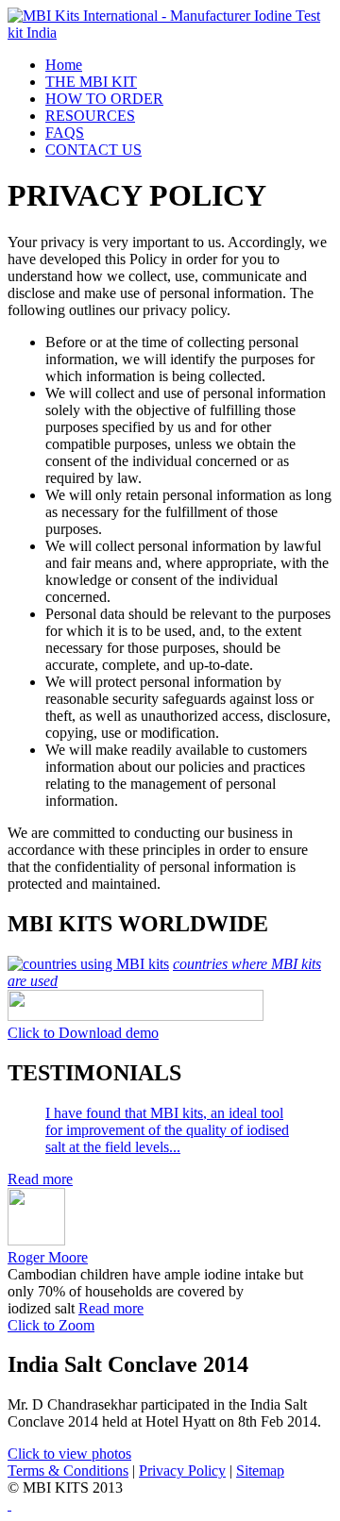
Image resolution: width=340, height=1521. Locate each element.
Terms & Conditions (68, 1470)
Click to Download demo (83, 1033)
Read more (40, 1179)
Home (63, 65)
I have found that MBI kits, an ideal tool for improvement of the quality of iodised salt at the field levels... (167, 1130)
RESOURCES (90, 116)
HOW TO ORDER (104, 99)
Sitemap (260, 1470)
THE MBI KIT (91, 82)
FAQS (64, 133)
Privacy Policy (182, 1470)
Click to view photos (69, 1454)
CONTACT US (93, 150)
